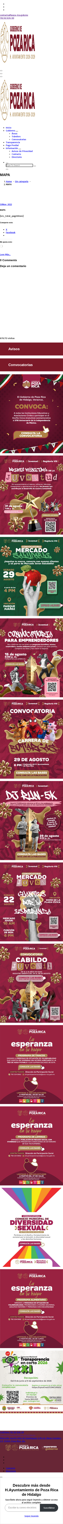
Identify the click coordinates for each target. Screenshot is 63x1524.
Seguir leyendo (31, 1516)
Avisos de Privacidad (22, 151)
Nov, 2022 (6, 204)
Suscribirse (49, 1507)
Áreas (14, 133)
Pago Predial (12, 145)
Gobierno (10, 130)
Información (12, 148)
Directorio (17, 156)
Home (9, 181)
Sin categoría (21, 181)
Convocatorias (19, 139)
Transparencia (13, 142)
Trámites (16, 136)
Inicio (8, 127)
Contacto (16, 154)
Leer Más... (5, 254)
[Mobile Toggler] (17, 131)
